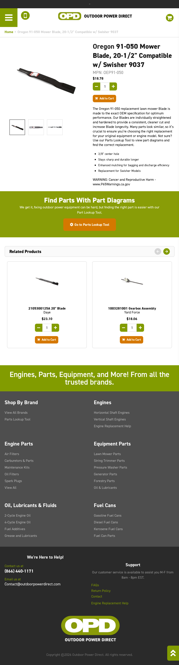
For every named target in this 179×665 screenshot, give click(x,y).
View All (10, 487)
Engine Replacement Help (112, 426)
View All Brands (16, 412)
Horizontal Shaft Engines (111, 412)
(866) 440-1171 (19, 571)
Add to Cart (106, 98)
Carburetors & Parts (19, 460)
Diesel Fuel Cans (106, 522)
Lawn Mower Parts (107, 454)
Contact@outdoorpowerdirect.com (32, 584)
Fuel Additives (15, 529)
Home (9, 32)
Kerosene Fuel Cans (108, 529)
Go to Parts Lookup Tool (91, 224)
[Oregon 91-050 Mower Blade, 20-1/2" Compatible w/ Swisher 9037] (45, 79)
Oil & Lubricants (105, 487)
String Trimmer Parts (109, 460)
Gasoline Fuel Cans (107, 515)
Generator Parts (105, 474)
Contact (96, 596)
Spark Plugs (13, 481)
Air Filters (12, 454)
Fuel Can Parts (104, 535)
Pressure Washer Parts (110, 467)
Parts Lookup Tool (17, 419)
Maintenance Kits (17, 467)
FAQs (95, 585)
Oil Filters (12, 474)
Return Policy (100, 591)
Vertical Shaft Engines (110, 419)
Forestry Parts (104, 481)
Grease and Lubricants (21, 535)
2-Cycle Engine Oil (18, 515)
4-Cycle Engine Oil (18, 522)
